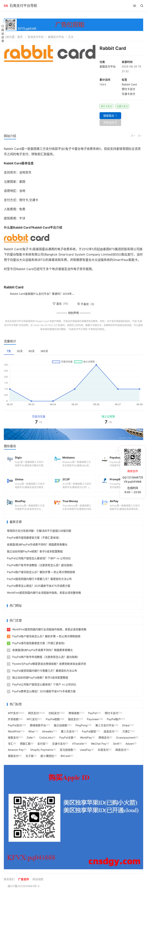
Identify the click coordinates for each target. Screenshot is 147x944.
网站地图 (38, 879)
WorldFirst (14, 731)
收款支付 (13, 737)
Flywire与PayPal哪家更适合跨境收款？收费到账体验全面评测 (47, 663)
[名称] (73, 434)
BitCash (65, 755)
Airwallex (47, 731)
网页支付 (33, 713)
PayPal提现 (89, 731)
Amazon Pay (16, 749)
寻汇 (10, 743)
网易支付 (120, 749)
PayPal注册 (66, 737)
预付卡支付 (128, 89)
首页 (20, 36)
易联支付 (13, 755)
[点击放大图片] (50, 53)
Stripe (125, 725)
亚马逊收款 (66, 749)
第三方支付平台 (104, 725)
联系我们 (9, 879)
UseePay (85, 749)
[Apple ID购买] (73, 817)
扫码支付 (54, 713)
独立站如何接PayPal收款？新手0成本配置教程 (35, 551)
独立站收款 (60, 725)
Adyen (130, 743)
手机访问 (108, 122)
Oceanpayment (125, 737)
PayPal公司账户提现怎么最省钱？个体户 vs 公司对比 (39, 558)
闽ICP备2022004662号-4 (23, 886)
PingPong (81, 725)
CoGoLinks (46, 737)
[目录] (134, 5)
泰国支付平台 (56, 36)
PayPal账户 (114, 719)
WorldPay (86, 737)
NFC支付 (32, 719)
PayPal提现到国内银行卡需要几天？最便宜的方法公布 (39, 578)
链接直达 (108, 115)
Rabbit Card (129, 84)
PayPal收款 (53, 719)
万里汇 (126, 731)
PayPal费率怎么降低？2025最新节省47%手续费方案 (38, 585)
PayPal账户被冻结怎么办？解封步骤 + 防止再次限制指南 (41, 572)
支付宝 (41, 743)
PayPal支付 (15, 725)
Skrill (116, 743)
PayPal (92, 713)
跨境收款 (74, 713)
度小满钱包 (47, 755)
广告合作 (23, 879)
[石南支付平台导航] (6, 6)
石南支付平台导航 (23, 6)
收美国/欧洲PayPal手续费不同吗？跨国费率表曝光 (37, 544)
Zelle (30, 737)
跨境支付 (104, 737)
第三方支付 (67, 731)
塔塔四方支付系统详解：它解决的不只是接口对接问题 (39, 530)
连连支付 (109, 731)
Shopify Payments (41, 749)
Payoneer (93, 719)
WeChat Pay (98, 743)
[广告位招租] (73, 25)
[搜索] (142, 5)
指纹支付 (73, 719)
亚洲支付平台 (36, 36)
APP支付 (13, 713)
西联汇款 (25, 743)
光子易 (29, 755)
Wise (31, 731)
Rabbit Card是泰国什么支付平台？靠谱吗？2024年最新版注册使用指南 (53, 293)
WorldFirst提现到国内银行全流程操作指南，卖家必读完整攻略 (44, 592)
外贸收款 (13, 719)
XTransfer (78, 743)
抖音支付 (103, 749)
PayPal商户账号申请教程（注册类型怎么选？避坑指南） (40, 565)
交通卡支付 (128, 93)
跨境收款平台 (38, 725)
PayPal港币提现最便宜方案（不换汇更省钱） (34, 537)
